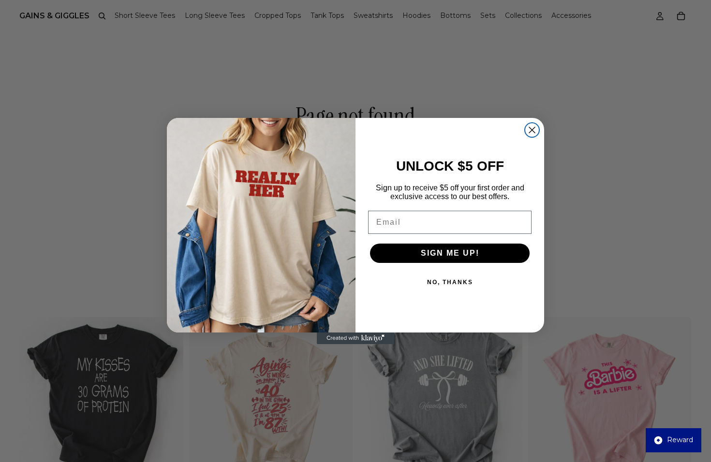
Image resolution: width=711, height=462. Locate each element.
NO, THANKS (450, 282)
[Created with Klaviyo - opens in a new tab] (355, 338)
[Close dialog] (532, 130)
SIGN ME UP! (450, 253)
